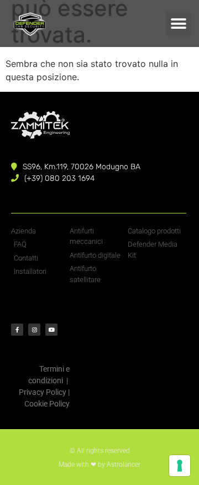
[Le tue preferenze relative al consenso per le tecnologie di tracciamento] (179, 465)
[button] (178, 23)
